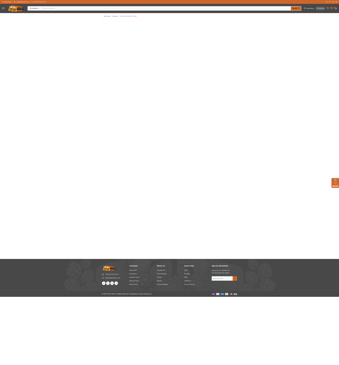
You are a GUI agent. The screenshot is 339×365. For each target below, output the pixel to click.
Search (294, 8)
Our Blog (187, 274)
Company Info (161, 270)
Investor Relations (162, 284)
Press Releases (162, 274)
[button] (3, 8)
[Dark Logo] (16, 8)
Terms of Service (189, 284)
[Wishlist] (120, 215)
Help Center (133, 270)
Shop (186, 270)
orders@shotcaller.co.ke (112, 278)
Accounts (321, 8)
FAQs (185, 277)
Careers (159, 277)
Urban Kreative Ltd (145, 294)
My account (133, 274)
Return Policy (133, 284)
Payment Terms (134, 277)
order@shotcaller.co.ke (22, 1)
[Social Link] (326, 1)
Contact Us (187, 281)
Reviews (159, 281)
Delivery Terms (134, 281)
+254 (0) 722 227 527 (39, 1)
